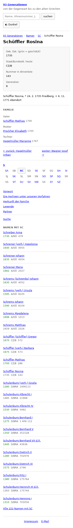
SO (44, 176)
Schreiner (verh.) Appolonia (20, 244)
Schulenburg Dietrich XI (18, 463)
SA (6, 170)
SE (36, 170)
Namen (30, 35)
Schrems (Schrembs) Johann (21, 278)
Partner (7, 211)
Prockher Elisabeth (15, 131)
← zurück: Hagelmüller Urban (17, 152)
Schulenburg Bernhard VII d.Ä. (22, 440)
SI (66, 170)
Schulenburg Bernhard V (18, 429)
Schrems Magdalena (16, 313)
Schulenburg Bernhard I (18, 417)
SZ (59, 181)
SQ (59, 176)
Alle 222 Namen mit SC (18, 508)
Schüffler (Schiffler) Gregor (20, 336)
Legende (8, 206)
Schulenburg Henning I (17, 498)
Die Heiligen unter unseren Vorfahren (26, 196)
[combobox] (21, 16)
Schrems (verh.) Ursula (17, 290)
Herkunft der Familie (16, 201)
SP (51, 176)
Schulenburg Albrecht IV (18, 405)
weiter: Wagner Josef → (55, 152)
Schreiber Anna (12, 232)
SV (29, 181)
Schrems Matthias (14, 325)
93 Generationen (15, 4)
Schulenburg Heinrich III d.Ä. (21, 486)
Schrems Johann (13, 301)
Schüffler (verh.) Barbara (18, 348)
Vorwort (8, 191)
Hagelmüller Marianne (17, 141)
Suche (7, 219)
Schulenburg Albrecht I (17, 394)
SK (14, 176)
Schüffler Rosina (13, 371)
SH (59, 170)
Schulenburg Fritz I (14, 475)
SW (36, 181)
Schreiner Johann (13, 255)
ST (14, 181)
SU (21, 181)
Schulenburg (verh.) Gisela (20, 382)
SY (51, 181)
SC (22, 170)
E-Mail (45, 521)
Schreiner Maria (13, 267)
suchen (47, 16)
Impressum (31, 521)
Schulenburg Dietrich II (17, 452)
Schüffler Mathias (14, 359)
